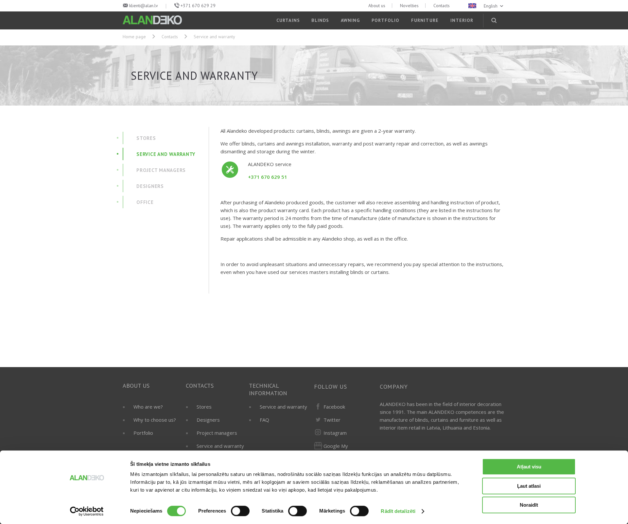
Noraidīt (529, 505)
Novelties (409, 5)
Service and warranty (220, 446)
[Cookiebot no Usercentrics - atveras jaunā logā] (86, 511)
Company (394, 386)
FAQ (264, 419)
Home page (134, 37)
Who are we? (148, 406)
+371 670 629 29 (198, 5)
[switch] (240, 511)
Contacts (441, 5)
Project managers (217, 433)
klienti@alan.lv (143, 5)
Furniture (425, 20)
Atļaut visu (529, 466)
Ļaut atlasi (529, 486)
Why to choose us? (154, 419)
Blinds (320, 20)
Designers (208, 419)
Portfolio (385, 20)
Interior (462, 20)
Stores (204, 406)
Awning (350, 20)
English (491, 6)
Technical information (268, 389)
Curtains (288, 20)
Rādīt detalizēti (398, 511)
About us (376, 5)
